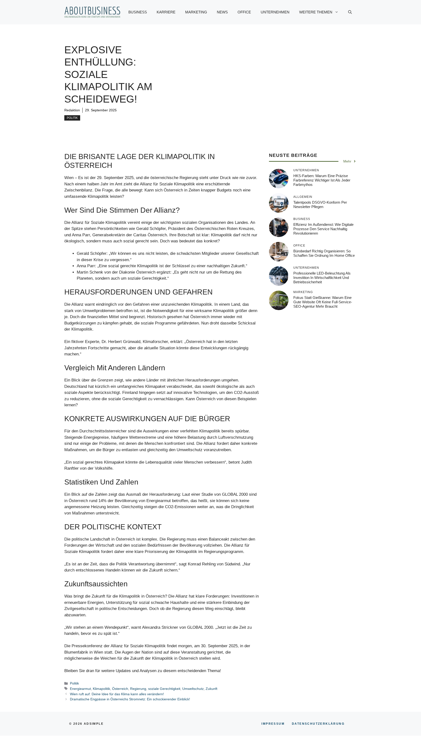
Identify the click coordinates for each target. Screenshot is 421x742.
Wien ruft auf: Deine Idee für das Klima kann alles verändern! (117, 694)
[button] (350, 12)
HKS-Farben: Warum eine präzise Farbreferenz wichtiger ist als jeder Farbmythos (321, 180)
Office (244, 12)
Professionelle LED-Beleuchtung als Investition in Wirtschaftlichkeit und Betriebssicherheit (322, 277)
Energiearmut (80, 689)
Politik (72, 118)
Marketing (196, 12)
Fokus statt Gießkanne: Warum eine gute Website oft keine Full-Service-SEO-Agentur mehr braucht (322, 301)
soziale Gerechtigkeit (164, 689)
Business (137, 12)
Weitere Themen (315, 12)
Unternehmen (275, 12)
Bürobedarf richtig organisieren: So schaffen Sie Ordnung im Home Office (324, 253)
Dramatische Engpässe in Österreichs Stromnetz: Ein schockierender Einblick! (130, 699)
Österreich (120, 689)
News (222, 12)
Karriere (166, 12)
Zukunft (211, 689)
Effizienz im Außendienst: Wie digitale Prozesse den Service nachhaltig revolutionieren (323, 228)
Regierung (138, 689)
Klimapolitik (101, 689)
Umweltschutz (193, 689)
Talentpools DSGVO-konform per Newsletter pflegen (320, 204)
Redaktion (72, 110)
